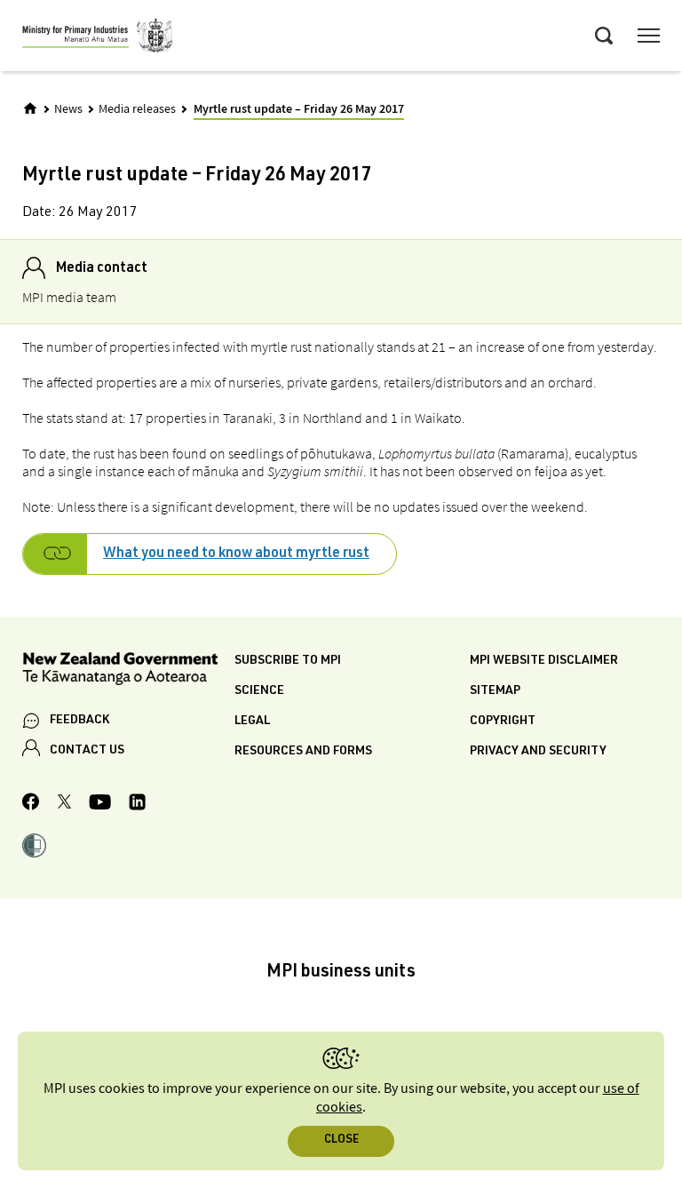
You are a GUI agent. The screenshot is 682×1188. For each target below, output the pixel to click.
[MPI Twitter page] (64, 804)
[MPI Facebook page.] (31, 804)
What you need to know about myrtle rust (236, 554)
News (68, 109)
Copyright (502, 721)
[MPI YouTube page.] (100, 804)
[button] (34, 847)
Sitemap (495, 691)
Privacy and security (538, 751)
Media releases (137, 109)
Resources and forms (303, 751)
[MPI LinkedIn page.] (137, 804)
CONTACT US (87, 751)
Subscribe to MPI (287, 661)
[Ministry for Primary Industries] (97, 38)
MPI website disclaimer (544, 661)
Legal (252, 721)
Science (259, 691)
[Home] (30, 108)
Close (341, 1140)
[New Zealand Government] (128, 671)
